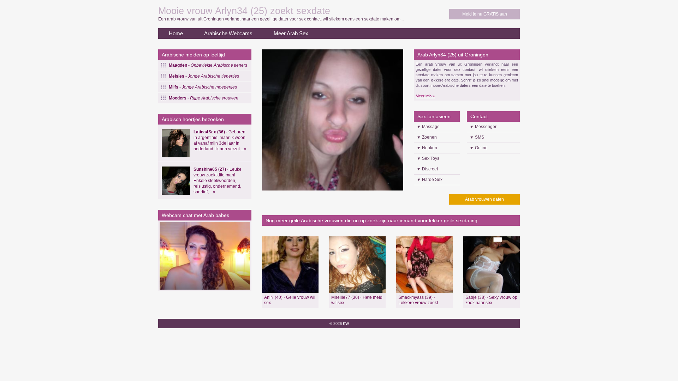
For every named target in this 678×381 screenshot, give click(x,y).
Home (176, 33)
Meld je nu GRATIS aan (484, 14)
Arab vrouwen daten (484, 199)
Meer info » (425, 96)
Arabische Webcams (228, 33)
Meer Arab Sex (291, 33)
